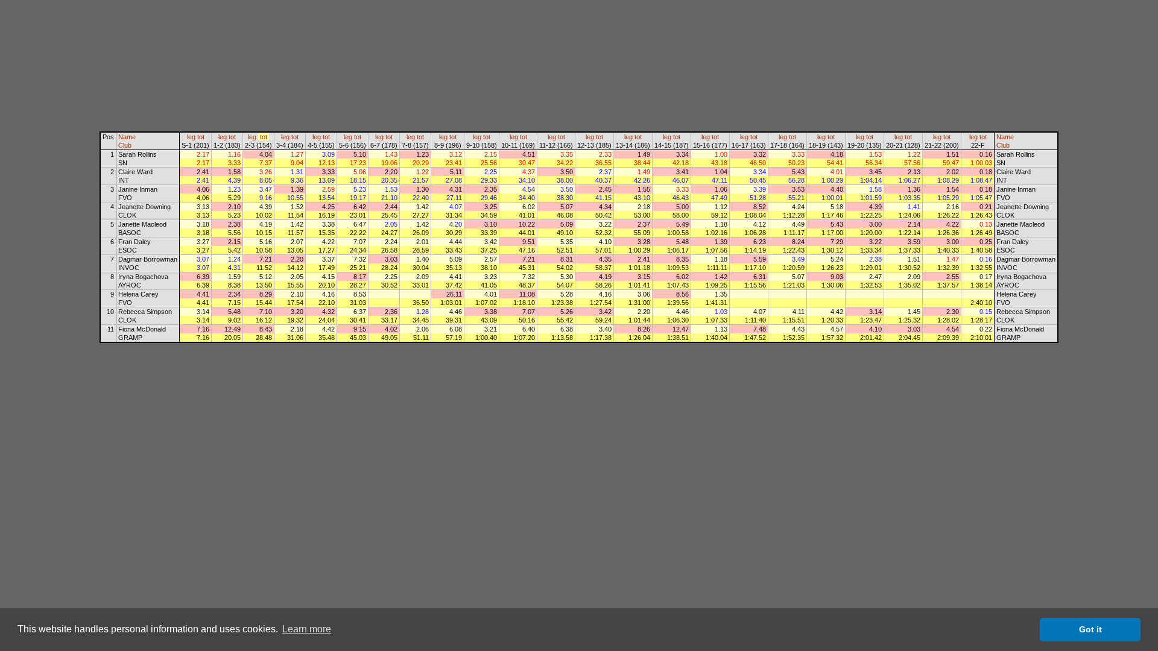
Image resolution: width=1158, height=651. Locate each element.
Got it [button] (1090, 629)
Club (124, 145)
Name (127, 136)
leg (191, 136)
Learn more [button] (306, 629)
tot (200, 136)
